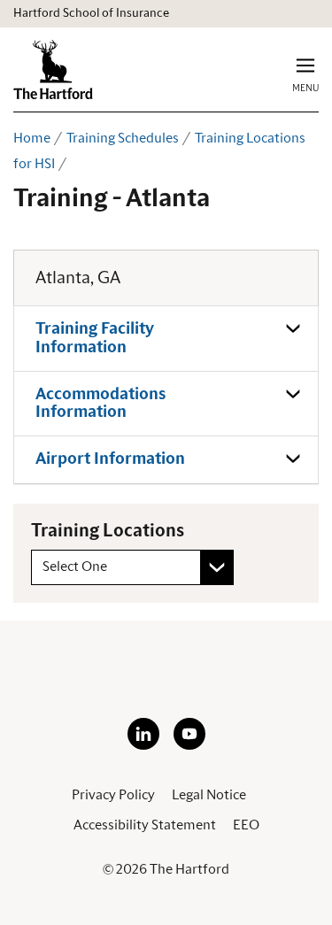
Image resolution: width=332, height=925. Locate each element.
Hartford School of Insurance (91, 13)
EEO (246, 825)
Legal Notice (209, 795)
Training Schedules (122, 138)
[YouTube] (189, 745)
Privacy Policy (113, 795)
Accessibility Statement (144, 825)
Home (31, 138)
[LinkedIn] (143, 745)
